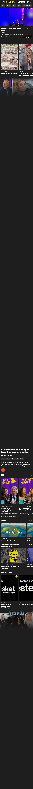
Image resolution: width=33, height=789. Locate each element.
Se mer (27, 37)
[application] (16, 17)
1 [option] (2, 475)
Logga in (21, 2)
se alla (30, 41)
